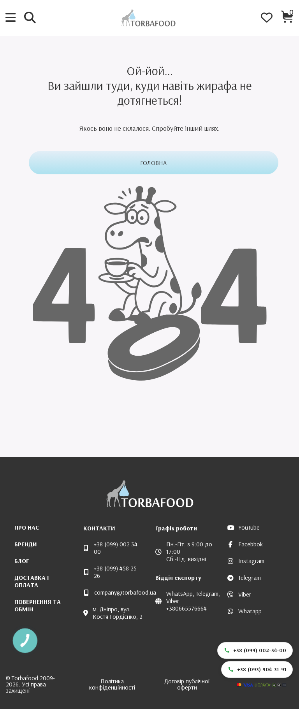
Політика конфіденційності (112, 684)
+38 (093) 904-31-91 (261, 669)
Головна (153, 163)
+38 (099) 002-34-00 (259, 650)
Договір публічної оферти (186, 684)
